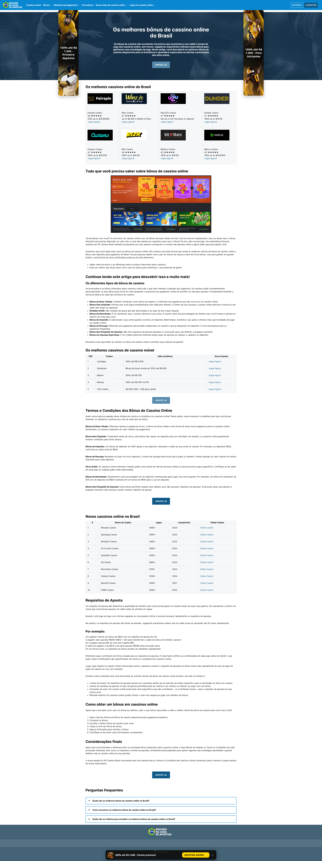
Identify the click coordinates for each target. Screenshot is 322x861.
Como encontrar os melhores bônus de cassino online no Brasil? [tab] (124, 810)
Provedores (87, 5)
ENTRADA (297, 5)
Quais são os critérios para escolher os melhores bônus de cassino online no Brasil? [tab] (133, 819)
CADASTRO (311, 5)
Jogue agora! (94, 122)
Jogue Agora (214, 361)
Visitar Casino (206, 527)
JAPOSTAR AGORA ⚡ (195, 854)
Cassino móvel (33, 5)
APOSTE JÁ (161, 501)
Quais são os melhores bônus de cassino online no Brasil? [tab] (120, 800)
